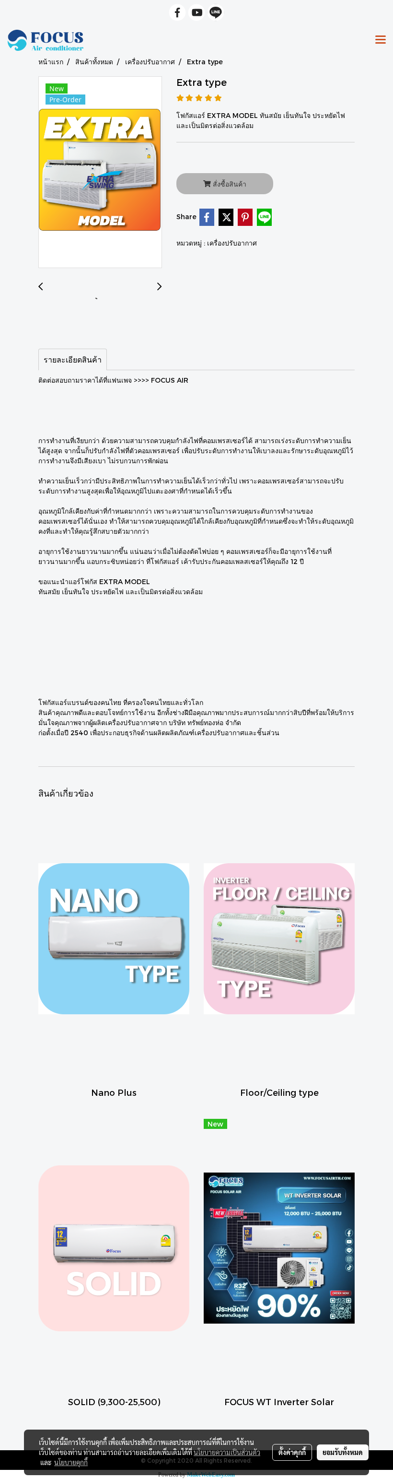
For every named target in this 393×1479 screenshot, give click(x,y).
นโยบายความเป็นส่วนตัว (227, 1452)
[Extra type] (100, 173)
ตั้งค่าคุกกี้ (292, 1452)
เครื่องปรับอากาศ (232, 243)
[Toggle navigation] (380, 40)
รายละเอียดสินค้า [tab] (73, 359)
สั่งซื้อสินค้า (228, 184)
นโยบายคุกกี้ (71, 1462)
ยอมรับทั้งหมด (343, 1452)
